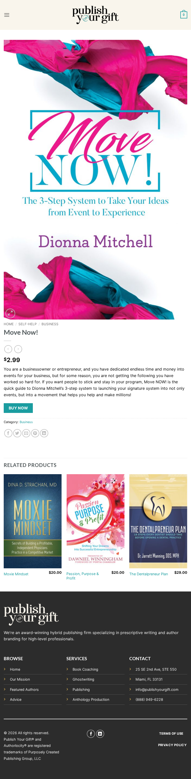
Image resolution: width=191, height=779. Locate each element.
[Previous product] (18, 349)
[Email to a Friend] (26, 433)
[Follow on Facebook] (91, 734)
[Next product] (8, 349)
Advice (15, 699)
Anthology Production (91, 699)
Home (9, 324)
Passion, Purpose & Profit (82, 576)
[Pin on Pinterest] (35, 433)
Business (50, 324)
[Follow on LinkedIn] (100, 734)
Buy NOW (18, 408)
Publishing (81, 689)
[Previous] (4, 532)
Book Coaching (85, 669)
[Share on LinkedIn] (44, 433)
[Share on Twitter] (17, 433)
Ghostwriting (83, 679)
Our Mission (20, 679)
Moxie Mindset (16, 574)
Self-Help (27, 324)
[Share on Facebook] (8, 433)
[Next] (187, 532)
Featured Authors (24, 689)
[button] (7, 15)
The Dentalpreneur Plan (148, 574)
